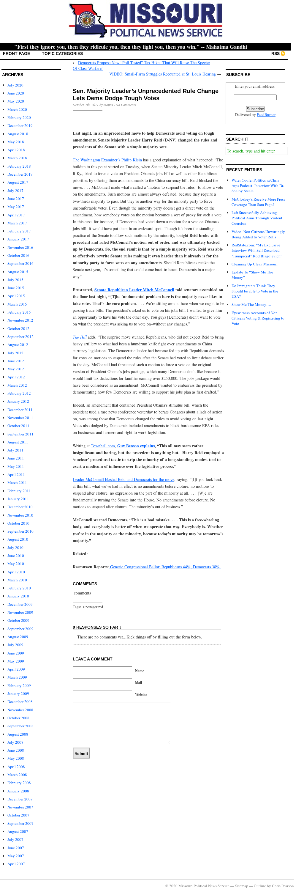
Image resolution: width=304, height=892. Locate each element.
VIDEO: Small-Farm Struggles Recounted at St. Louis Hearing (162, 74)
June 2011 (15, 458)
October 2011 (18, 425)
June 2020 (15, 93)
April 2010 (16, 572)
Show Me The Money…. (251, 304)
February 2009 (19, 685)
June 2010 (15, 555)
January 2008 (18, 791)
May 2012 (15, 369)
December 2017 (20, 174)
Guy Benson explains (136, 446)
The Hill (80, 337)
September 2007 (20, 823)
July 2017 (15, 190)
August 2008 (17, 734)
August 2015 (17, 271)
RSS (275, 53)
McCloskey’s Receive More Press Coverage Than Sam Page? (258, 201)
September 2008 (20, 726)
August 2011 (17, 442)
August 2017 (17, 182)
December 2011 (20, 409)
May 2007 (15, 855)
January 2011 (18, 498)
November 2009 (20, 612)
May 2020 (15, 101)
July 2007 (15, 839)
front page (16, 53)
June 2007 (15, 847)
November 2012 (20, 320)
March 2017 (17, 223)
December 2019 (20, 125)
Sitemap (241, 885)
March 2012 (17, 385)
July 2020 (15, 85)
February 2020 (19, 117)
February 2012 (19, 393)
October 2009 (18, 620)
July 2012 (15, 352)
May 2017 (15, 206)
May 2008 (15, 758)
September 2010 (20, 531)
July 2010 (15, 547)
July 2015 (15, 279)
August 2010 (17, 539)
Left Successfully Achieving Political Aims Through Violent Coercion (257, 218)
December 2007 (20, 799)
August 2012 (17, 344)
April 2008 (16, 766)
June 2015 (15, 287)
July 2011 (15, 450)
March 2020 (17, 109)
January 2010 (18, 596)
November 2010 (20, 515)
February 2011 (19, 490)
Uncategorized (93, 606)
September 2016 (20, 263)
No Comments (126, 104)
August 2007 (17, 831)
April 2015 (16, 295)
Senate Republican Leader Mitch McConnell (134, 290)
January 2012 (18, 401)
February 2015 (19, 312)
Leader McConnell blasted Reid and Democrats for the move (123, 479)
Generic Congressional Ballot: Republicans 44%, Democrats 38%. (165, 567)
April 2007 (16, 863)
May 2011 (15, 466)
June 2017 (15, 198)
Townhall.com (103, 446)
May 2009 (15, 661)
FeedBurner (266, 114)
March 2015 (17, 304)
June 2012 (15, 361)
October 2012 (18, 328)
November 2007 (20, 807)
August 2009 (17, 636)
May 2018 (15, 141)
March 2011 (17, 482)
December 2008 (20, 701)
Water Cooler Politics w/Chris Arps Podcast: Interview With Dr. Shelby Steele (258, 185)
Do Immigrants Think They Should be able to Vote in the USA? (255, 291)
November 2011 (20, 417)
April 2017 (16, 215)
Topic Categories (62, 53)
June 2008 (15, 750)
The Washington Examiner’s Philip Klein (107, 160)
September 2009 (20, 628)
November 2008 (20, 709)
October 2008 (18, 717)
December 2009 (20, 604)
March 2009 (17, 677)
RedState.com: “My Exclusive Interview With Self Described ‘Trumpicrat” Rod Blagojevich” (257, 250)
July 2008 (15, 742)
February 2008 (19, 782)
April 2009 (16, 669)
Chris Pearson (283, 885)
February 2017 (19, 231)
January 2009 (18, 693)
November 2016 (20, 247)
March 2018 (17, 158)
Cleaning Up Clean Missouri (255, 264)
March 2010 (17, 580)
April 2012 (16, 377)
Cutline (260, 885)
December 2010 (20, 506)
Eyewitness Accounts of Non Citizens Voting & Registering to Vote (258, 318)
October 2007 (18, 815)
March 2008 (17, 774)
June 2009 (15, 653)
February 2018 (19, 166)
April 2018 (16, 149)
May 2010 (15, 563)
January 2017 (18, 239)
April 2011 (16, 474)
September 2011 (20, 434)
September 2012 (20, 336)
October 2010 (18, 523)
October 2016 (18, 255)
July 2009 (15, 644)
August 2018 (17, 133)
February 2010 (19, 588)
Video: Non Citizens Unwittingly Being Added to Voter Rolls (258, 234)
